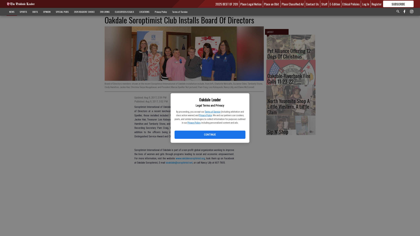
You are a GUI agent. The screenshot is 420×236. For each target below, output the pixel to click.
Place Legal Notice (251, 4)
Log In (365, 4)
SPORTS (23, 11)
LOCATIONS (144, 11)
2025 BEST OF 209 (226, 4)
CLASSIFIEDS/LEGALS (124, 11)
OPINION (47, 11)
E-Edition (335, 4)
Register (377, 4)
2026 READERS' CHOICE (84, 11)
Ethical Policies (351, 4)
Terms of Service (212, 111)
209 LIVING (105, 11)
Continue (210, 134)
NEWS (11, 11)
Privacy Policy (205, 115)
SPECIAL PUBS (62, 11)
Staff (324, 4)
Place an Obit (271, 4)
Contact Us (312, 4)
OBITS (35, 11)
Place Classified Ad (293, 4)
